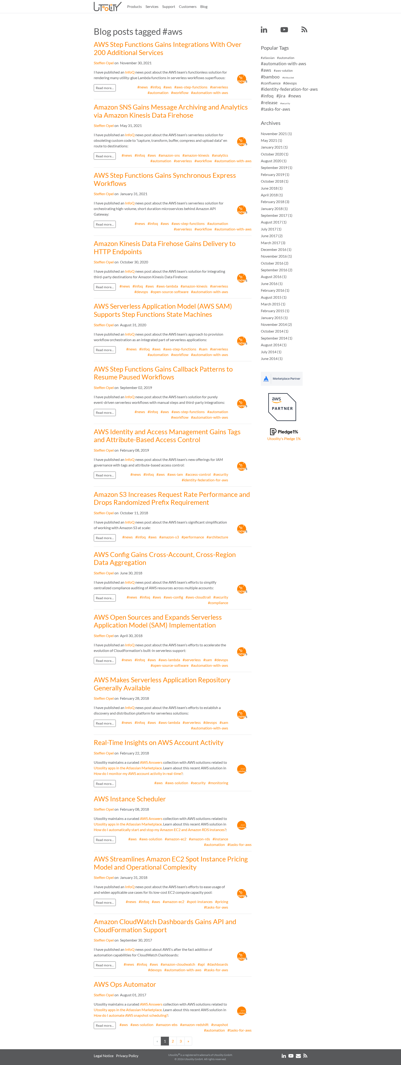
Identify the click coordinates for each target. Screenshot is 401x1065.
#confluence (271, 83)
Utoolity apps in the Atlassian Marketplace (128, 768)
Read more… (105, 88)
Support (168, 6)
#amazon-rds (199, 839)
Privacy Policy (127, 1055)
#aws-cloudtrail (198, 597)
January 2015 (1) (274, 317)
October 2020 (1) (274, 154)
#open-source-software (169, 291)
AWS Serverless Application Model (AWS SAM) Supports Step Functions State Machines (163, 310)
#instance (220, 839)
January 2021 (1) (274, 147)
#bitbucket (288, 77)
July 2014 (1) (271, 352)
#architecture (217, 537)
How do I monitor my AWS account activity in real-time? (138, 773)
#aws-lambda (167, 286)
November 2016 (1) (276, 256)
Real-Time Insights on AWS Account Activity (158, 742)
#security (220, 474)
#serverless (219, 87)
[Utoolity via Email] (298, 1055)
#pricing (221, 901)
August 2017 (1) (274, 222)
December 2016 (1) (276, 249)
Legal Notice (103, 1055)
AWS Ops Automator (125, 984)
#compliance (218, 602)
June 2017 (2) (272, 235)
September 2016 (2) (276, 270)
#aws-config (173, 597)
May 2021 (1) (271, 140)
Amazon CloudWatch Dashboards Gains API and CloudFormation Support (165, 926)
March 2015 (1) (273, 304)
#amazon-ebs (167, 1024)
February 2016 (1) (275, 290)
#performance (192, 537)
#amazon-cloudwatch (178, 964)
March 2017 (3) (273, 242)
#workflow (179, 92)
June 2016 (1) (272, 283)
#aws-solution (176, 782)
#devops (141, 291)
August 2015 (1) (274, 297)
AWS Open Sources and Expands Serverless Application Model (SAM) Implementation (158, 621)
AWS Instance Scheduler (130, 799)
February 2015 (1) (275, 310)
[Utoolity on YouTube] (284, 30)
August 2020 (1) (274, 161)
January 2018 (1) (274, 208)
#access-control (198, 474)
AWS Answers (151, 762)
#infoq (155, 87)
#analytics (220, 155)
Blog (203, 6)
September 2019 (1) (276, 167)
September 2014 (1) (276, 338)
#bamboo (270, 76)
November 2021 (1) (276, 133)
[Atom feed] (304, 30)
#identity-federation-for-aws (205, 480)
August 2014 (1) (274, 345)
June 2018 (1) (272, 188)
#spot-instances (200, 901)
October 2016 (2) (274, 263)
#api (201, 964)
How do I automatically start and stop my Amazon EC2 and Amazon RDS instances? (160, 829)
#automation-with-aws (209, 92)
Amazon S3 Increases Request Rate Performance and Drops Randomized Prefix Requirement (172, 498)
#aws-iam (175, 474)
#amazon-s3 (169, 537)
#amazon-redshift (194, 1024)
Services (152, 6)
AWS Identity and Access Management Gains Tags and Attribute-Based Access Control (167, 436)
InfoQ (130, 72)
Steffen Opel (104, 63)
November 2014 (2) (276, 324)
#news (142, 87)
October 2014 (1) (274, 331)
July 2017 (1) (271, 229)
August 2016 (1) (274, 276)
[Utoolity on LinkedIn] (264, 30)
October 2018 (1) (274, 181)
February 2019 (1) (275, 174)
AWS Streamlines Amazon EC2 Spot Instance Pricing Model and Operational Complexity (171, 863)
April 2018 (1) (272, 195)
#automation (158, 92)
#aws (167, 87)
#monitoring (218, 782)
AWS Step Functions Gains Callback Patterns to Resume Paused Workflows (163, 373)
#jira (280, 95)
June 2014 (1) (272, 358)
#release (269, 102)
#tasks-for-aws (239, 844)
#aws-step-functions (190, 87)
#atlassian (268, 58)
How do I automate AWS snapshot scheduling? (131, 1015)
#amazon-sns (169, 155)
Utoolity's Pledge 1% (284, 438)
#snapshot (219, 1024)
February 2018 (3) (275, 201)
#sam (203, 349)
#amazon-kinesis (195, 155)
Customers (188, 6)
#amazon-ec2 (175, 839)
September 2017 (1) (276, 215)
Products (134, 6)
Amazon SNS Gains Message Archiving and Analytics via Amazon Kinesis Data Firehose (171, 111)
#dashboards (217, 964)
